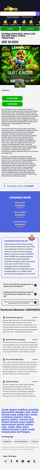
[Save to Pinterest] (22, 461)
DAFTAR (30, 29)
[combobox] (18, 14)
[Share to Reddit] (28, 461)
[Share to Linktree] (17, 461)
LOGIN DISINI (12, 104)
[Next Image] (38, 65)
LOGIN (10, 29)
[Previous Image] (1, 65)
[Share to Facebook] (11, 461)
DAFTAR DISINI (12, 98)
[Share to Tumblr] (34, 461)
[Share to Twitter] (5, 461)
